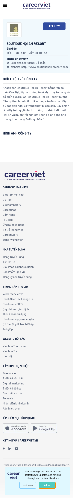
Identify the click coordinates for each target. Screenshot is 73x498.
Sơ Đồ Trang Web (13, 229)
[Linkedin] (9, 448)
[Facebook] (4, 448)
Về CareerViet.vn (13, 294)
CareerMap (9, 209)
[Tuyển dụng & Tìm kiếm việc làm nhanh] (36, 5)
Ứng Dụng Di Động (13, 224)
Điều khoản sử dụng (14, 314)
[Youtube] (16, 448)
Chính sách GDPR (13, 304)
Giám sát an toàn (13, 393)
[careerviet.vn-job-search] (16, 428)
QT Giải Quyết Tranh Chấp (18, 324)
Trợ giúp (8, 329)
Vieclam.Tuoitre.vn (14, 346)
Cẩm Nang (9, 214)
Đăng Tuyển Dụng (13, 257)
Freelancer (9, 373)
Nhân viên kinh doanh (16, 403)
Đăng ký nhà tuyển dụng (17, 277)
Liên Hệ (7, 356)
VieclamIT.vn (10, 351)
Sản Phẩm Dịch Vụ (14, 272)
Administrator (11, 408)
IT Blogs (8, 219)
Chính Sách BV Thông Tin (18, 299)
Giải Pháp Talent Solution (18, 266)
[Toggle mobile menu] (5, 5)
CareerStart (10, 234)
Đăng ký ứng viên (13, 239)
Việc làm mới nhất (14, 194)
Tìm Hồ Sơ (9, 262)
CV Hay (7, 199)
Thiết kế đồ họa (12, 388)
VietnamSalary (12, 204)
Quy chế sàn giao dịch (16, 309)
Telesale (8, 398)
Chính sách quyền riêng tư (18, 319)
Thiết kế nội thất (13, 378)
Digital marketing (13, 383)
